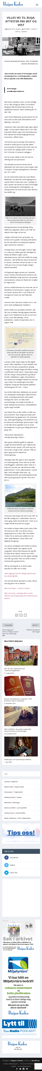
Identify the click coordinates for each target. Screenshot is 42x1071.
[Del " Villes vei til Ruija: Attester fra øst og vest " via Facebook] (17, 615)
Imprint (13, 1066)
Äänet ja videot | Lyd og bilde (15, 808)
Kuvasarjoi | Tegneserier (13, 792)
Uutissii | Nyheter (11, 782)
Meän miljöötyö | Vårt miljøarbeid (17, 818)
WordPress (36, 1061)
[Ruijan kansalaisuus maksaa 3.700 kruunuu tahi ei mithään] (21, 686)
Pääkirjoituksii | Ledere (13, 797)
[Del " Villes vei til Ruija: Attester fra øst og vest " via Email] (25, 615)
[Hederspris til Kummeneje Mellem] (21, 746)
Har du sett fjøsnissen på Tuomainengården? (14, 670)
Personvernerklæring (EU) (29, 1064)
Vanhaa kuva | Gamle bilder (14, 813)
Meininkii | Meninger (12, 803)
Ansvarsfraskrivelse (24, 1066)
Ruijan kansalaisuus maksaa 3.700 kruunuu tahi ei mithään (18, 700)
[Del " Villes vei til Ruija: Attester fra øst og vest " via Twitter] (21, 615)
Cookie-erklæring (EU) (10, 1064)
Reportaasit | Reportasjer (14, 787)
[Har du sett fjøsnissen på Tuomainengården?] (21, 656)
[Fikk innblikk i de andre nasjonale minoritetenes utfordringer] (21, 716)
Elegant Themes (17, 1061)
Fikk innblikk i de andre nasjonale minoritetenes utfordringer (17, 730)
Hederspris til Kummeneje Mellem (17, 759)
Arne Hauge (16, 29)
